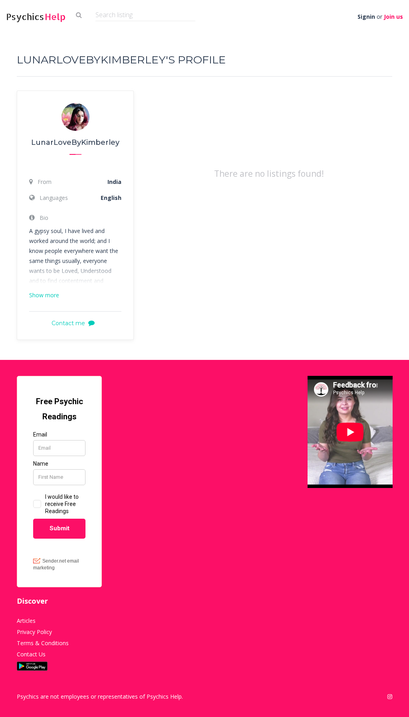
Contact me (68, 323)
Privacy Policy (34, 632)
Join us (393, 16)
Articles (26, 620)
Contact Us (31, 654)
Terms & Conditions (43, 643)
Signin (366, 16)
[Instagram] (389, 696)
